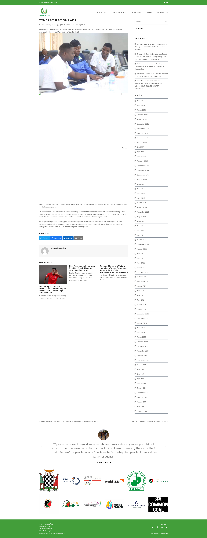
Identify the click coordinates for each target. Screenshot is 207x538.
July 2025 (140, 147)
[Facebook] (164, 2)
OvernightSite (163, 525)
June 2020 (141, 328)
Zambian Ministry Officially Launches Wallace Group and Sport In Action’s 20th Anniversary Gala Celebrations (114, 269)
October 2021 (142, 277)
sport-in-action (65, 24)
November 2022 (143, 244)
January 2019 (141, 388)
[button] (44, 238)
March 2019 (141, 383)
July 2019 (140, 369)
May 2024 (141, 193)
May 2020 (141, 332)
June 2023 (140, 226)
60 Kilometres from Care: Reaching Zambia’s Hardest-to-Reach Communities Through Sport (150, 67)
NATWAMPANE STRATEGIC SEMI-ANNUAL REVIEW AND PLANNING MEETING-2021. (70, 421)
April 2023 (140, 235)
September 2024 (143, 175)
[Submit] (166, 22)
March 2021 (141, 304)
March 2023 (141, 240)
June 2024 (141, 189)
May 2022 (141, 258)
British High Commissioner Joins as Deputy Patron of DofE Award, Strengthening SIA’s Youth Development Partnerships (151, 57)
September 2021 (143, 281)
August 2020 (142, 323)
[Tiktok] (166, 519)
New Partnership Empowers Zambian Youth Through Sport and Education (82, 268)
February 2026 (142, 114)
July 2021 (140, 290)
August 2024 (142, 179)
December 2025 (143, 124)
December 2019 (142, 346)
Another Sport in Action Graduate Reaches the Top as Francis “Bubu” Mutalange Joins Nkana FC (52, 289)
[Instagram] (162, 519)
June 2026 (141, 101)
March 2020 (141, 337)
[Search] (151, 21)
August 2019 (141, 365)
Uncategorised (80, 24)
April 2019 (140, 378)
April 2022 (141, 263)
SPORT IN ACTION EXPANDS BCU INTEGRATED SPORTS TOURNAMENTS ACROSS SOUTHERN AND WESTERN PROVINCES (148, 85)
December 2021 (142, 272)
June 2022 (141, 253)
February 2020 (142, 341)
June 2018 (140, 406)
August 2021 (141, 286)
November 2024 (143, 170)
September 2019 (143, 360)
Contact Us (164, 516)
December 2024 (143, 165)
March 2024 (141, 202)
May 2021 (140, 300)
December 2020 (143, 314)
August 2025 (142, 142)
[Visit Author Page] (45, 251)
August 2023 (142, 216)
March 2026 (141, 110)
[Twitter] (167, 2)
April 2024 (141, 198)
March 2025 (141, 156)
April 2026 (141, 105)
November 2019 (143, 351)
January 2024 (142, 207)
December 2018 (142, 392)
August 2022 (142, 249)
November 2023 (143, 212)
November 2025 (143, 128)
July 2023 (140, 221)
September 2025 (143, 138)
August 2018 (141, 402)
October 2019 (142, 355)
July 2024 (140, 184)
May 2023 (140, 230)
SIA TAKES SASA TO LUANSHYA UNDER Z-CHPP (149, 421)
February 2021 (142, 309)
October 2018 (142, 397)
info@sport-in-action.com (48, 2)
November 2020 (143, 318)
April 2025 (141, 151)
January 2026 (142, 119)
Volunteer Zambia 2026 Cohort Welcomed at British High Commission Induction (151, 75)
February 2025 (142, 161)
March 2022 (141, 267)
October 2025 (142, 133)
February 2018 (142, 411)
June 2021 (140, 295)
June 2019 (140, 374)
